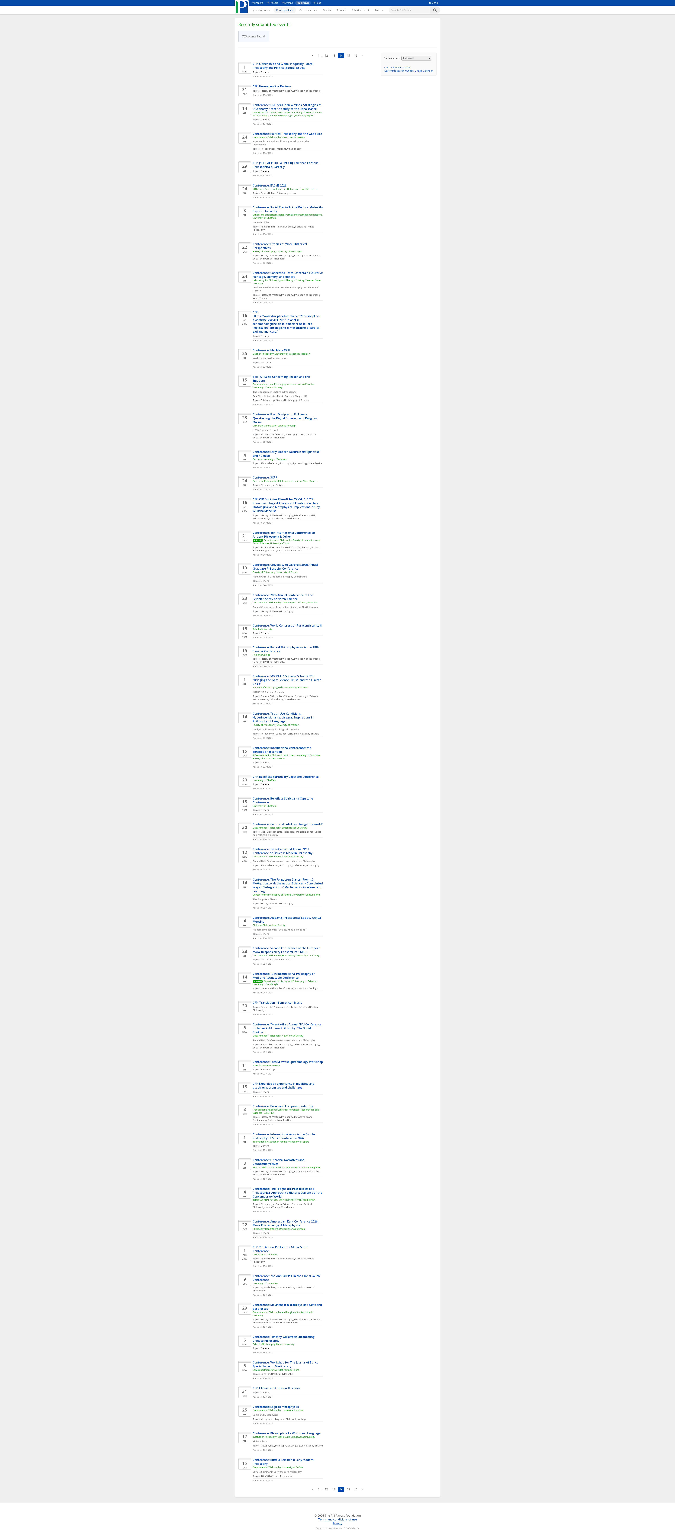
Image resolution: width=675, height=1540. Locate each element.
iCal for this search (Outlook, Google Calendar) (408, 70)
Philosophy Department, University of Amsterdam (279, 1228)
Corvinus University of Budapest (270, 459)
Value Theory (294, 148)
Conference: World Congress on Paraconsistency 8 (287, 625)
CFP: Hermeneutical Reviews (272, 86)
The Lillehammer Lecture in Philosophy (274, 391)
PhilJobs (317, 2)
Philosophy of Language (274, 733)
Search (327, 10)
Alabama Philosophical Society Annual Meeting (279, 929)
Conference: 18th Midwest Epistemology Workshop (288, 1062)
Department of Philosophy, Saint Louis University (279, 137)
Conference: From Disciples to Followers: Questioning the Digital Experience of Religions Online (285, 418)
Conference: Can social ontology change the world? (288, 824)
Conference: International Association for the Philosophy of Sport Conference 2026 (284, 1136)
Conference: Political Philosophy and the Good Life (287, 134)
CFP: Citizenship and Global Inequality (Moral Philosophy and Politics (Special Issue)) (283, 66)
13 (333, 55)
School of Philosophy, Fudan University (273, 1344)
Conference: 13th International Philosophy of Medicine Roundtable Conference (284, 976)
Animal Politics (261, 222)
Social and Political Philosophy (269, 258)
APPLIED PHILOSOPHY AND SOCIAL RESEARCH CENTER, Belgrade (286, 1167)
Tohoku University (262, 629)
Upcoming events (261, 10)
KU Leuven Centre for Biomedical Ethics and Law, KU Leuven (285, 189)
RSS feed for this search (397, 67)
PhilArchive (287, 2)
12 (326, 55)
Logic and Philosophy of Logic (303, 733)
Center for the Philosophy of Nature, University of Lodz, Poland (286, 894)
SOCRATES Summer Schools (268, 692)
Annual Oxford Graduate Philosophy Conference (280, 576)
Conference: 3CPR (265, 477)
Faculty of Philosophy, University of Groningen (277, 251)
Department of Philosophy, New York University (278, 856)
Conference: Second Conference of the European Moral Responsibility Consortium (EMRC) (287, 950)
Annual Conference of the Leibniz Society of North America (286, 607)
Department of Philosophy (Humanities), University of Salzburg (286, 955)
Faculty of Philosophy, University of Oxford (275, 572)
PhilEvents (303, 2)
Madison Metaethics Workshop (270, 358)
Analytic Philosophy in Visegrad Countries (276, 729)
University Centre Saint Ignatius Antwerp (274, 425)
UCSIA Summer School (265, 430)
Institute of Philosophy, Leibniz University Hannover (280, 687)
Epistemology (268, 400)
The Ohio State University (266, 1065)
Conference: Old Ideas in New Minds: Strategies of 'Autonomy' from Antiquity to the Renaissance (287, 107)
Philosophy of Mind (312, 1445)
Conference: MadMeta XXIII (271, 350)
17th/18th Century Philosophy (276, 463)
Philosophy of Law (286, 193)
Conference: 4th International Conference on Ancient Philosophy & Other (284, 534)
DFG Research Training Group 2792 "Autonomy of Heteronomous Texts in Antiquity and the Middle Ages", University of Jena (287, 114)
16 (355, 55)
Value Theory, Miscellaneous (284, 518)
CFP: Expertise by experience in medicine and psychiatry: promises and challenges (284, 1085)
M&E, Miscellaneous (271, 831)
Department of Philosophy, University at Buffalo (278, 1467)
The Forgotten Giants (265, 899)
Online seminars (308, 10)
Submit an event (360, 10)
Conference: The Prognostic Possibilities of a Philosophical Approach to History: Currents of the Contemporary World (288, 1192)
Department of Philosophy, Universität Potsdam (278, 1410)
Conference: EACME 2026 (269, 185)
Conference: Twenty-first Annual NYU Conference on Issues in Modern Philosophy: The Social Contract (287, 1028)
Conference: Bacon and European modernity (283, 1106)
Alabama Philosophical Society (269, 925)
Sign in (435, 2)
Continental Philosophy (273, 1007)
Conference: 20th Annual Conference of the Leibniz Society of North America (283, 597)
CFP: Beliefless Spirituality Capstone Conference (286, 777)
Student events (392, 58)
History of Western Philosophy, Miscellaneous (285, 515)
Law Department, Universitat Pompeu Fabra (276, 1369)
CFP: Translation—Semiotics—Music (277, 1003)
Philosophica (260, 1441)
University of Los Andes (265, 1254)
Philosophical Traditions (307, 90)
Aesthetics (292, 1007)
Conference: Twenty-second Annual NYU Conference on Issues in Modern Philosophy (283, 851)
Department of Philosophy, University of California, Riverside (285, 602)
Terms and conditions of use (337, 1519)
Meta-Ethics (267, 362)
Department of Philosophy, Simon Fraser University (280, 827)
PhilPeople (272, 2)
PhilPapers (257, 2)
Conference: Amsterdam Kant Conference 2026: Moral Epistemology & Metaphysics (286, 1223)
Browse (341, 10)
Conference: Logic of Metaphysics (276, 1407)
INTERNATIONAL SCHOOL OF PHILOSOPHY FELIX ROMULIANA (284, 1200)
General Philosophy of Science (292, 400)
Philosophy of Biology (306, 988)
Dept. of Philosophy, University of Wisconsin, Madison (281, 353)
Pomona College (261, 654)
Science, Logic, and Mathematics (285, 550)
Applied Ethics (268, 193)
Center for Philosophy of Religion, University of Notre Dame (284, 481)
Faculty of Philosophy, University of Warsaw (276, 724)
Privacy (337, 1523)
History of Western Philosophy (277, 90)
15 (348, 55)
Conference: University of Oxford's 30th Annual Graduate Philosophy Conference (286, 566)
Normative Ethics (285, 226)
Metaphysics (315, 463)
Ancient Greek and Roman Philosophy (281, 547)
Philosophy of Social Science (300, 434)
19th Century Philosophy (306, 865)
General (265, 580)
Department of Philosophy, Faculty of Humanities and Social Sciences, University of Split (287, 541)
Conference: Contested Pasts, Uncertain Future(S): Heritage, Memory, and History (288, 275)
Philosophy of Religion (272, 434)
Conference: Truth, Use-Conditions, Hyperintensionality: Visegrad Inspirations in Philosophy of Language (283, 717)
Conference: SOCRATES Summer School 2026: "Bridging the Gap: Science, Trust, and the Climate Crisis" (287, 680)
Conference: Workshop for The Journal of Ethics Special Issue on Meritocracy (286, 1364)
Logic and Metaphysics (265, 1414)
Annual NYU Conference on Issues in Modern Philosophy (284, 861)
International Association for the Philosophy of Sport (281, 1141)
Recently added (284, 10)
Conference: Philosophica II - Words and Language (287, 1433)
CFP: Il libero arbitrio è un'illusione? (276, 1388)
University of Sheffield (265, 780)
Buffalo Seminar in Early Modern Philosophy (277, 1471)
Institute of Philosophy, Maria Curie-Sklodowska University (284, 1436)
